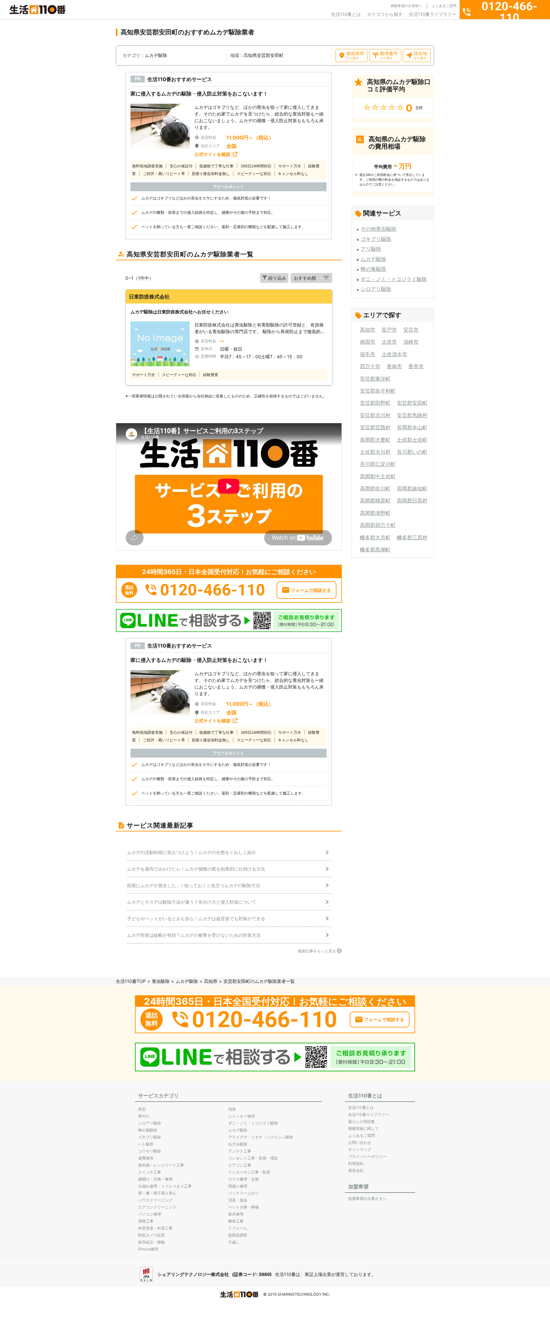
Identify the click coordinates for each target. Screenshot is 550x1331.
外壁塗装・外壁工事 (155, 1228)
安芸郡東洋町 (375, 378)
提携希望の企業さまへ (367, 1198)
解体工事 (235, 1221)
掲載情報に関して (363, 1128)
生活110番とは (346, 14)
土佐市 (389, 342)
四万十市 (370, 366)
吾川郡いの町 (412, 452)
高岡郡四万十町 (378, 525)
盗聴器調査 (237, 1235)
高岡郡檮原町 (375, 500)
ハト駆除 (145, 1144)
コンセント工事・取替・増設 (253, 1158)
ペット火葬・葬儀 (243, 1207)
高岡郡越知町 (412, 488)
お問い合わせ (359, 1142)
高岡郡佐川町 (375, 488)
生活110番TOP (131, 981)
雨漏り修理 (237, 1186)
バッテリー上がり (243, 1193)
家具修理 (235, 1214)
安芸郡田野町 (375, 403)
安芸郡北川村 (375, 415)
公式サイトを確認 (212, 154)
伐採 (232, 1109)
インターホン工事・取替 (249, 1172)
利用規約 (355, 1163)
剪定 (142, 1109)
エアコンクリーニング (157, 1207)
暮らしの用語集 (361, 1121)
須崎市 (411, 342)
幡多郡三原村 (412, 537)
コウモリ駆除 (149, 1151)
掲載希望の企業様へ (406, 6)
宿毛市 (367, 354)
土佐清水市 (394, 354)
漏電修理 (145, 1158)
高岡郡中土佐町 (378, 476)
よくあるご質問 (444, 6)
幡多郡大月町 (375, 537)
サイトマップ (359, 1149)
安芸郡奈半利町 (378, 391)
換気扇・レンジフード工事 (161, 1165)
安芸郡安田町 (412, 403)
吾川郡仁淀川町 (378, 464)
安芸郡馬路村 (412, 415)
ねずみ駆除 (237, 1144)
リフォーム (237, 1228)
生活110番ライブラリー (432, 14)
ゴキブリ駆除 (376, 239)
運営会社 (355, 1170)
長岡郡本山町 (412, 427)
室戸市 (389, 329)
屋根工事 (145, 1221)
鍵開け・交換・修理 (155, 1179)
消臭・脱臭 (237, 1200)
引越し (234, 1242)
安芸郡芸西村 (375, 427)
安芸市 (411, 329)
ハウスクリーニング (155, 1200)
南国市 (367, 342)
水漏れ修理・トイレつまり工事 (165, 1186)
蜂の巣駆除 (373, 269)
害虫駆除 (161, 981)
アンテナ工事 (239, 1151)
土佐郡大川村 (375, 452)
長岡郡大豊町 (375, 440)
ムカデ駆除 (373, 259)
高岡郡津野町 (375, 513)
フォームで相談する (311, 590)
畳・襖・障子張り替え (157, 1193)
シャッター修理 (241, 1116)
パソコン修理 (149, 1214)
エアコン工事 (239, 1165)
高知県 (210, 981)
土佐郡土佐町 (412, 440)
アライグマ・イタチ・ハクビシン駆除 (260, 1137)
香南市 (394, 366)
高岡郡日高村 (412, 500)
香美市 (416, 366)
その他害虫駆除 (378, 229)
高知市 (367, 329)
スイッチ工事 (149, 1172)
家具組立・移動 (151, 1242)
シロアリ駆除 (376, 289)
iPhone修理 (148, 1249)
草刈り (144, 1116)
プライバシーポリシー (367, 1156)
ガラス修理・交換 (243, 1179)
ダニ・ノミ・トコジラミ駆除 (394, 279)
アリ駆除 (371, 249)
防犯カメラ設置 (151, 1235)
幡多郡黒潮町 (375, 549)
